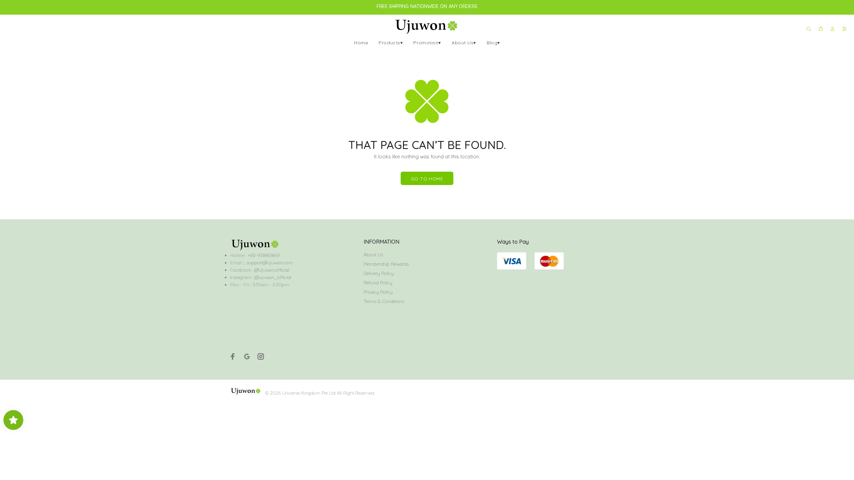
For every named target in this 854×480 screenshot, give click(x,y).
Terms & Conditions (384, 301)
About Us (373, 255)
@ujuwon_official (273, 277)
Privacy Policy (378, 292)
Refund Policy (378, 283)
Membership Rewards (386, 264)
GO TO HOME (427, 179)
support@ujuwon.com (270, 263)
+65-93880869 (263, 255)
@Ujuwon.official (271, 270)
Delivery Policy (379, 273)
